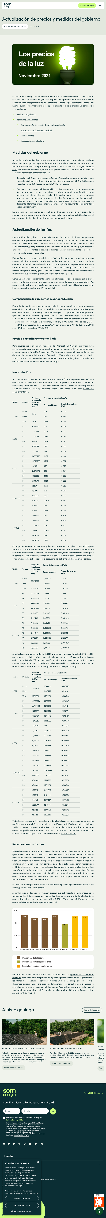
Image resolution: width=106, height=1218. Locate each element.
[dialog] (22, 1187)
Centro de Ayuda (78, 990)
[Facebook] (14, 1144)
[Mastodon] (4, 1144)
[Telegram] (24, 1144)
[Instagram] (9, 1144)
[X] (19, 1144)
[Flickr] (36, 1144)
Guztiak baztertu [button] (22, 1205)
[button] (22, 1211)
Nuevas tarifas (27, 135)
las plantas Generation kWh (49, 355)
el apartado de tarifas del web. (53, 824)
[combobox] (38, 1162)
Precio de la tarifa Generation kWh (36, 130)
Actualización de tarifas (27, 119)
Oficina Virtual (28, 993)
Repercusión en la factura (32, 141)
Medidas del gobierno (26, 114)
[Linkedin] (42, 1144)
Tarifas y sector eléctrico (15, 26)
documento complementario (81, 204)
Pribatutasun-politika (21, 1136)
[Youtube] (30, 1144)
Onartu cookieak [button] (22, 1199)
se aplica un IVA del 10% (78, 546)
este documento (68, 833)
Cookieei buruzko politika (45, 1180)
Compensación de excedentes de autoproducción (43, 125)
